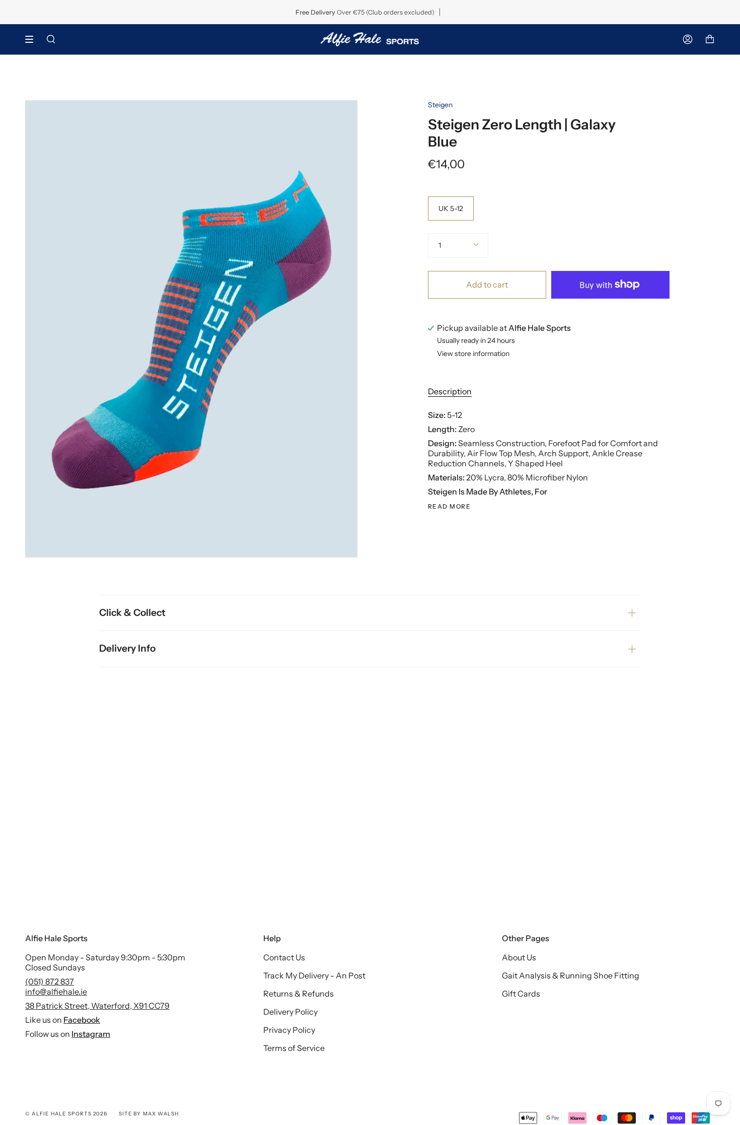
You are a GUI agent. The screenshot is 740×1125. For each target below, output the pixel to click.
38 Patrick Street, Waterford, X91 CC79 (97, 1006)
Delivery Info (127, 648)
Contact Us (284, 957)
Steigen (440, 104)
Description (450, 391)
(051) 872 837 (49, 981)
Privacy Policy (289, 1030)
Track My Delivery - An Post (314, 975)
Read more (449, 507)
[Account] (688, 39)
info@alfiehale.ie (56, 992)
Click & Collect (132, 612)
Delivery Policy (290, 1012)
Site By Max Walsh (149, 1113)
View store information (473, 354)
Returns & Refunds (298, 994)
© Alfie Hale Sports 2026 (66, 1113)
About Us (519, 957)
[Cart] (710, 39)
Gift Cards (521, 994)
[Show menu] (32, 39)
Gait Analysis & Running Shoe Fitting (570, 975)
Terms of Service (294, 1048)
